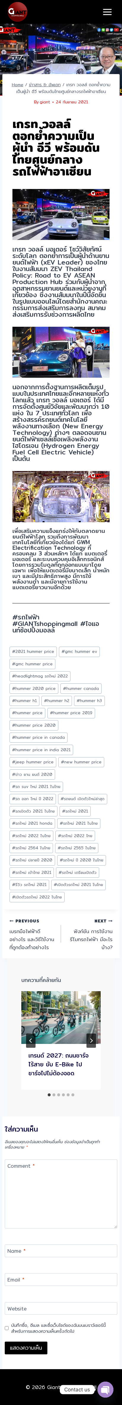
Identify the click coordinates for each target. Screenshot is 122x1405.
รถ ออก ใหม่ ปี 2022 (32, 798)
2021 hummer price (33, 651)
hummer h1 (24, 700)
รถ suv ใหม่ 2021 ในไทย (36, 786)
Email (15, 1280)
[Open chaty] (105, 1390)
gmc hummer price (32, 664)
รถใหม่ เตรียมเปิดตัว (78, 872)
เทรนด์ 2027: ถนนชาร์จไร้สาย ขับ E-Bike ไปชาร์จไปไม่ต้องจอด (58, 1064)
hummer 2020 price (34, 688)
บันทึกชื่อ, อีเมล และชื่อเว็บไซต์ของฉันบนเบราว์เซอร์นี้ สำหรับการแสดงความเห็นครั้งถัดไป (58, 1328)
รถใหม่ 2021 (75, 811)
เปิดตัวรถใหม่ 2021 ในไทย (78, 884)
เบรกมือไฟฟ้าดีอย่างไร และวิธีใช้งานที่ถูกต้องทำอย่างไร (31, 934)
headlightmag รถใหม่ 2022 (40, 676)
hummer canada (81, 688)
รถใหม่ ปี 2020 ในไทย (81, 860)
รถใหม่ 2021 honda (32, 823)
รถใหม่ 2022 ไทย (75, 835)
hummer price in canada (38, 737)
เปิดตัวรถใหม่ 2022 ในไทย (37, 897)
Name (16, 1251)
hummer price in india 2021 (41, 749)
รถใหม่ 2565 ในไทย (77, 848)
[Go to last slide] (31, 1041)
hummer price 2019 (71, 712)
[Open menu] (107, 12)
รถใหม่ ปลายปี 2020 (32, 860)
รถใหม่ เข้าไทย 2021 (31, 872)
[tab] (49, 1094)
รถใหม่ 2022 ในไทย (31, 835)
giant (45, 102)
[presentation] (61, 1017)
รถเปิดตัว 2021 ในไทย (33, 811)
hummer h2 (56, 700)
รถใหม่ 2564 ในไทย (31, 848)
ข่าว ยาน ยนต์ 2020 (32, 774)
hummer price (27, 712)
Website (17, 1309)
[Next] (91, 1041)
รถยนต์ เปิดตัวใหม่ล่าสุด (83, 798)
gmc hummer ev (79, 651)
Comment (21, 1166)
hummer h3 (89, 700)
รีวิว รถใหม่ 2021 (29, 884)
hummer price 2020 (34, 725)
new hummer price (81, 762)
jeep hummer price (33, 762)
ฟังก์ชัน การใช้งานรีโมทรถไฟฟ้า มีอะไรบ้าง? (91, 934)
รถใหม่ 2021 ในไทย (79, 823)
